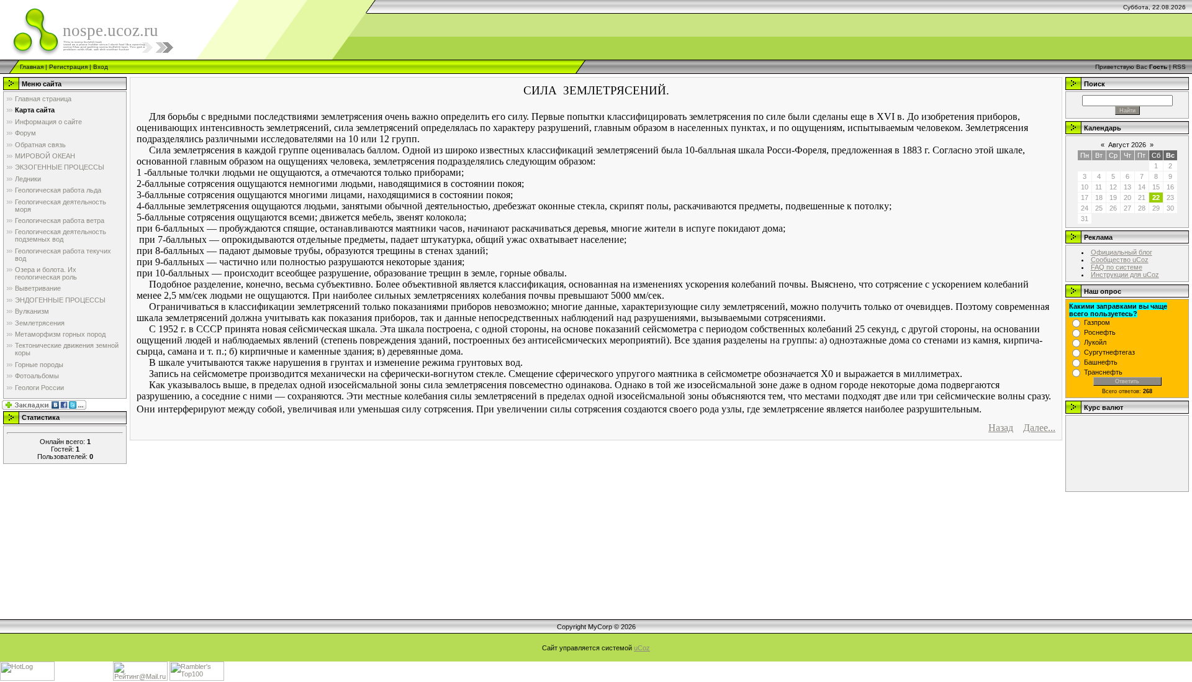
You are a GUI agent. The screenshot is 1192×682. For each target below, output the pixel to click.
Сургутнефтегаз (1109, 352)
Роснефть (1100, 332)
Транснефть (1103, 372)
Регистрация (68, 66)
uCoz (642, 648)
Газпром (1097, 322)
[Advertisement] (1126, 555)
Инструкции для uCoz (1125, 274)
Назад (1000, 427)
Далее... (1039, 427)
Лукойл (1095, 342)
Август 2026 (1127, 144)
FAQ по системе (1116, 267)
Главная (31, 66)
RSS (1179, 66)
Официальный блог (1121, 252)
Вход (100, 66)
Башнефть (1101, 362)
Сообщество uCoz (1120, 259)
